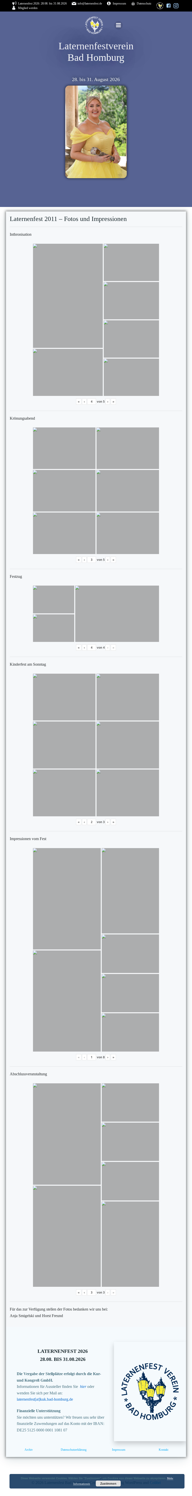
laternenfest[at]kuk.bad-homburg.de (45, 1399)
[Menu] (118, 25)
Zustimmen (108, 1483)
